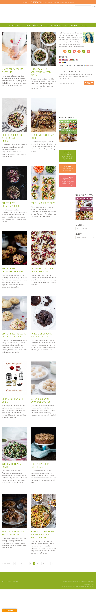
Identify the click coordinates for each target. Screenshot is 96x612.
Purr (92, 584)
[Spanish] (62, 62)
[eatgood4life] (68, 141)
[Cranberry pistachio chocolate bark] (43, 264)
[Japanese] (77, 60)
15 (40, 563)
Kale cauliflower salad (11, 465)
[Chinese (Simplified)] (60, 60)
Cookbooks (71, 25)
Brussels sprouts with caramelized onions (12, 138)
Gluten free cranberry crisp (11, 205)
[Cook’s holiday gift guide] (14, 395)
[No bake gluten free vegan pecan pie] (14, 527)
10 (24, 563)
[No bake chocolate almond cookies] (43, 329)
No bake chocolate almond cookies (41, 335)
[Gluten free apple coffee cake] (43, 460)
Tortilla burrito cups (43, 203)
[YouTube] (88, 52)
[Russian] (60, 62)
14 (37, 563)
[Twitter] (74, 52)
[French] (69, 60)
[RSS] (64, 52)
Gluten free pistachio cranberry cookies (14, 335)
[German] (72, 60)
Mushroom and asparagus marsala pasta (41, 72)
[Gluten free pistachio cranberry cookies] (14, 329)
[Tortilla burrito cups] (43, 199)
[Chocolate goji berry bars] (43, 131)
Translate (90, 65)
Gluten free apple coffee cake (41, 465)
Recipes (45, 25)
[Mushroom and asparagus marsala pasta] (43, 65)
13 (34, 563)
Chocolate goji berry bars (43, 137)
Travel (83, 25)
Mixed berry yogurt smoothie (13, 71)
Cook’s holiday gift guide (12, 400)
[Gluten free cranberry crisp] (14, 199)
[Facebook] (69, 52)
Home (12, 25)
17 (46, 563)
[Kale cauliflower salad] (14, 460)
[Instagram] (83, 52)
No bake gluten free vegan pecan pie (13, 533)
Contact (15, 582)
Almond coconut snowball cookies (41, 400)
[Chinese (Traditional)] (62, 60)
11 (27, 563)
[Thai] (65, 62)
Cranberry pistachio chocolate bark (42, 270)
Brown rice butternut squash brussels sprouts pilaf (43, 534)
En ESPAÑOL (32, 25)
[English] (67, 60)
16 (43, 563)
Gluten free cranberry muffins (12, 270)
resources (57, 25)
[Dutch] (65, 60)
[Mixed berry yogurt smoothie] (14, 65)
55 (52, 563)
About (20, 25)
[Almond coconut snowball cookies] (43, 395)
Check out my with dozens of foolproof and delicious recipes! (48, 2)
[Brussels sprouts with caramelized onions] (14, 131)
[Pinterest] (79, 52)
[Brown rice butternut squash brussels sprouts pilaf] (43, 527)
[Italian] (74, 60)
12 (30, 563)
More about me (79, 46)
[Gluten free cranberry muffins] (14, 264)
